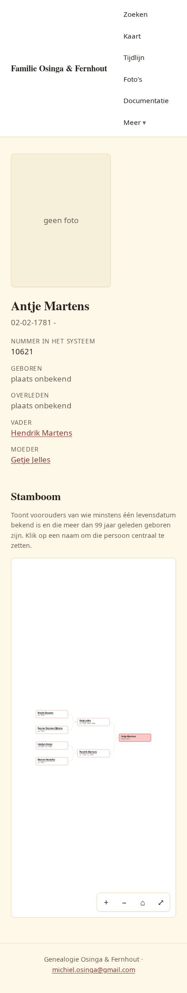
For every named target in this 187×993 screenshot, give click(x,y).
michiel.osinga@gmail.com (93, 969)
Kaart (132, 35)
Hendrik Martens (41, 432)
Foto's (132, 79)
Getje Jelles (30, 459)
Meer (132, 122)
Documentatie (146, 100)
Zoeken (135, 14)
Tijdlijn (133, 57)
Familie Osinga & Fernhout (59, 68)
